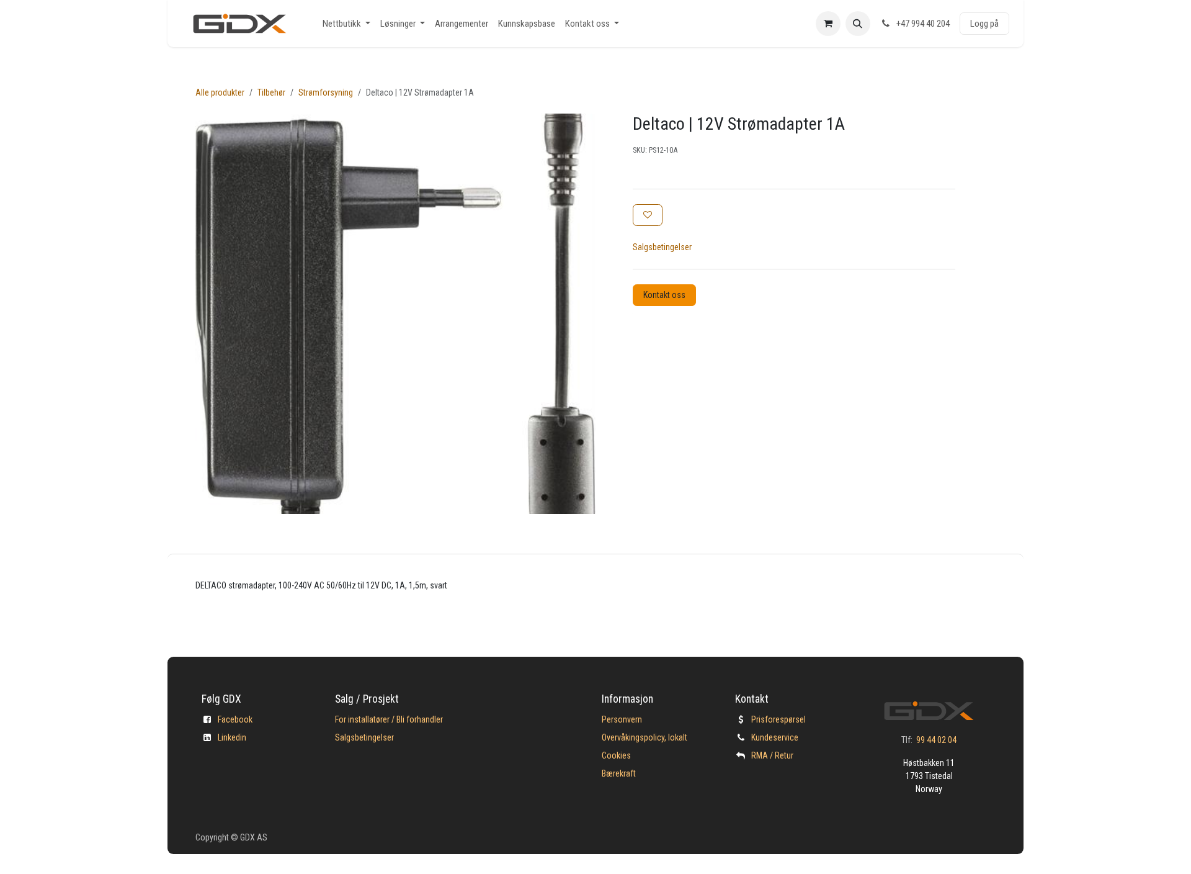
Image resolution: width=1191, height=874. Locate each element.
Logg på (984, 23)
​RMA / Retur (772, 755)
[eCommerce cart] (828, 23)
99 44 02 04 (936, 740)
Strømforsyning (325, 92)
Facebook (235, 719)
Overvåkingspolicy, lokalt (644, 737)
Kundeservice (774, 737)
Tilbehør (271, 92)
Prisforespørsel (778, 719)
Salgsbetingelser (662, 247)
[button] (857, 23)
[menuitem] (346, 24)
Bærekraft (619, 773)
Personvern (622, 719)
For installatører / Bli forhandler (389, 719)
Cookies (616, 755)
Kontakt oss (664, 295)
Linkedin (232, 737)
